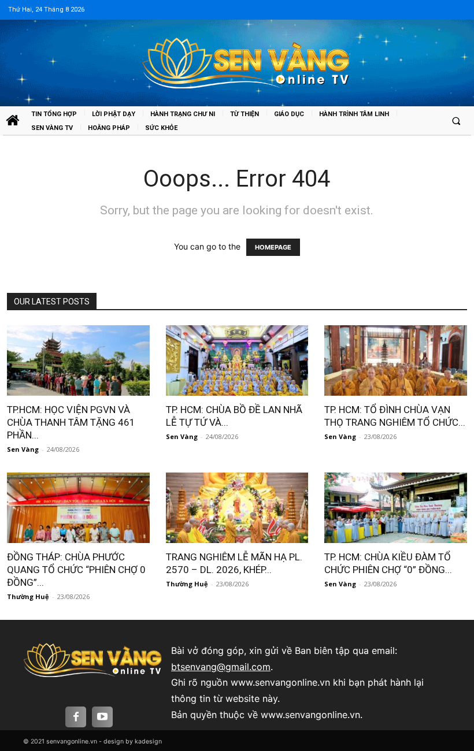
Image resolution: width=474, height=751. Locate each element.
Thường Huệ (28, 596)
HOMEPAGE (273, 247)
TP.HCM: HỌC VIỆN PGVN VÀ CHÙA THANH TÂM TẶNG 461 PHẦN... (71, 422)
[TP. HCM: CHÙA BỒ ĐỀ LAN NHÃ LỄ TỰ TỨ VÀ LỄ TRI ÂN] (237, 360)
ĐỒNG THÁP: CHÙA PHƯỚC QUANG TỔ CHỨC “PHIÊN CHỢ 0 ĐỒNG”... (76, 569)
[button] (456, 121)
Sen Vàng (23, 449)
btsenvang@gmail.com (221, 666)
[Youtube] (102, 717)
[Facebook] (75, 717)
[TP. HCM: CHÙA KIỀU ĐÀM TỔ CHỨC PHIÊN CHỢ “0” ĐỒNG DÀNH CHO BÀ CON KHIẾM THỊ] (395, 508)
